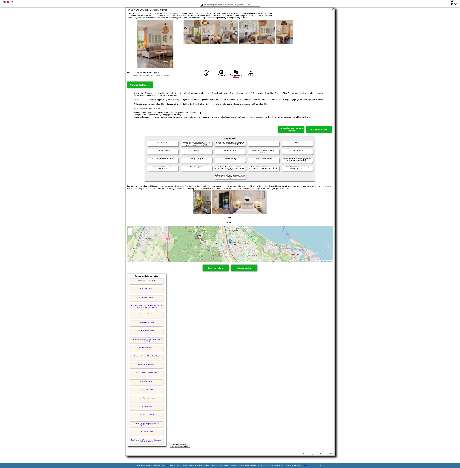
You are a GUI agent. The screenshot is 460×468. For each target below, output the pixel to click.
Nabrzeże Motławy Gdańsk (146, 331)
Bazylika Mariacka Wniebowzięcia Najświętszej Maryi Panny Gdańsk (146, 441)
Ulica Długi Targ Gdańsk (146, 347)
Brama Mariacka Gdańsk (146, 398)
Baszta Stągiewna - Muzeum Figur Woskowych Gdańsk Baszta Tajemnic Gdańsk (146, 306)
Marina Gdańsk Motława (146, 381)
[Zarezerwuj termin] (332, 9)
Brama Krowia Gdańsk (146, 297)
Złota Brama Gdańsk (146, 406)
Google (167, 465)
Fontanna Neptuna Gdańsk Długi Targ (146, 356)
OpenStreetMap (328, 261)
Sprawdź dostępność (140, 85)
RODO (305, 465)
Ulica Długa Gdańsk (146, 389)
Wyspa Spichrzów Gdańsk (146, 280)
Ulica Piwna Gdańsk (146, 431)
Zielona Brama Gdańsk (146, 322)
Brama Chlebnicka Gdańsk (146, 364)
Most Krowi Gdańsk (146, 289)
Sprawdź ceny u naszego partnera (291, 129)
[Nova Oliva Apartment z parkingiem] (155, 44)
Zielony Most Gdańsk (146, 314)
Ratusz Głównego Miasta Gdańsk (146, 373)
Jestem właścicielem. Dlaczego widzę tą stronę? (180, 445)
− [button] (130, 232)
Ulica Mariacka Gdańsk (146, 415)
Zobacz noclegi (244, 268)
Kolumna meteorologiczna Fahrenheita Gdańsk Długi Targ (146, 340)
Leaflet (319, 261)
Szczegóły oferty (215, 268)
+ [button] (130, 229)
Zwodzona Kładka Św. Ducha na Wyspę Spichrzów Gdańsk (146, 424)
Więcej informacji (319, 130)
